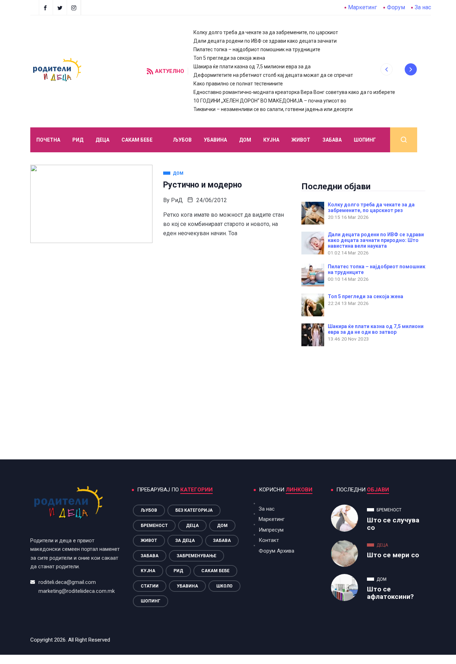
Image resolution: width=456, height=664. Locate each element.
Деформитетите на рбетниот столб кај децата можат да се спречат (273, 75)
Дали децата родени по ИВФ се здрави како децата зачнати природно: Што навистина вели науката (376, 240)
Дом (245, 140)
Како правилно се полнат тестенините (238, 83)
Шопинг (365, 140)
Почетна (48, 140)
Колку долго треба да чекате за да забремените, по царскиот (265, 32)
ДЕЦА (102, 140)
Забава (332, 140)
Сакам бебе (136, 140)
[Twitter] (61, 7)
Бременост (154, 525)
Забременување (196, 555)
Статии (150, 586)
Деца (192, 525)
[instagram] (74, 7)
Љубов (182, 140)
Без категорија (194, 510)
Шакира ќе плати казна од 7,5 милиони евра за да (252, 66)
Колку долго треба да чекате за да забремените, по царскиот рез (371, 207)
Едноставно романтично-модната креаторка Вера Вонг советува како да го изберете (294, 92)
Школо (224, 586)
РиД (177, 200)
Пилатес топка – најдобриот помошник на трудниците (256, 49)
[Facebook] (46, 7)
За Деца (185, 540)
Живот (300, 140)
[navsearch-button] (403, 139)
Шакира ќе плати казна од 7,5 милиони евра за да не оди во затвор (376, 329)
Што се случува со (393, 524)
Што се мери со (393, 555)
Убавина (215, 140)
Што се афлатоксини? (390, 593)
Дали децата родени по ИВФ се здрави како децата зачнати (265, 41)
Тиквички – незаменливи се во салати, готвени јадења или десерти (273, 109)
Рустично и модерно (202, 185)
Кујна (271, 140)
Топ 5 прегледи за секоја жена (229, 58)
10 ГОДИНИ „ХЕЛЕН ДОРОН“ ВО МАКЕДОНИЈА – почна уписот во (269, 101)
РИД (77, 140)
